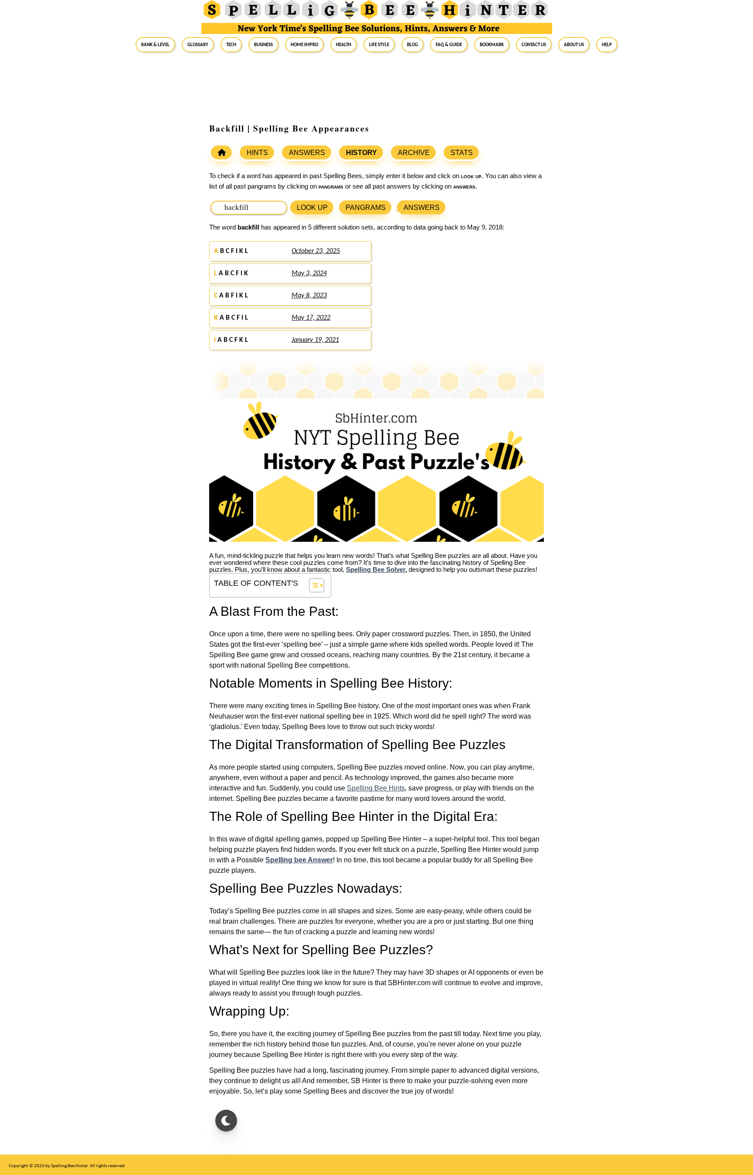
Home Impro (304, 44)
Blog (412, 44)
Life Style (379, 44)
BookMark (492, 44)
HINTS (257, 152)
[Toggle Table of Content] (312, 585)
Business (263, 44)
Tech (231, 44)
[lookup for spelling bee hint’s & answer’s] (221, 152)
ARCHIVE (414, 152)
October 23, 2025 (316, 251)
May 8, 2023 (309, 295)
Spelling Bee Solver (375, 569)
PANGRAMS (366, 207)
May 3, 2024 (309, 273)
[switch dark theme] (226, 1120)
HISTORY (361, 152)
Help (607, 44)
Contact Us (534, 44)
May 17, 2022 (311, 317)
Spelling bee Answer (299, 860)
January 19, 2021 (315, 340)
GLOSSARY (197, 44)
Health (343, 44)
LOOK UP (312, 207)
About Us (574, 44)
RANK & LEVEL (155, 44)
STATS (462, 152)
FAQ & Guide (449, 44)
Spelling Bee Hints (376, 788)
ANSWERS (307, 152)
